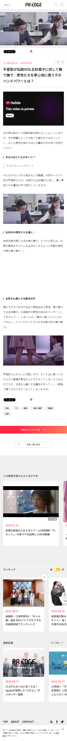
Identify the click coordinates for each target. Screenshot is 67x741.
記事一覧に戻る (33, 444)
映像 (25, 408)
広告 (7, 408)
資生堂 (50, 408)
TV (16, 408)
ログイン (7, 5)
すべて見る (55, 642)
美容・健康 (37, 408)
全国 (7, 414)
